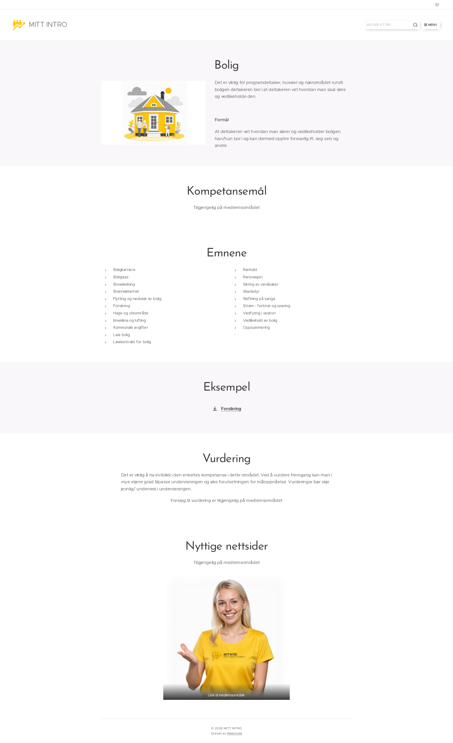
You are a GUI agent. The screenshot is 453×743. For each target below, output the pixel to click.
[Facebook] (437, 5)
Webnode (234, 733)
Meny (432, 25)
